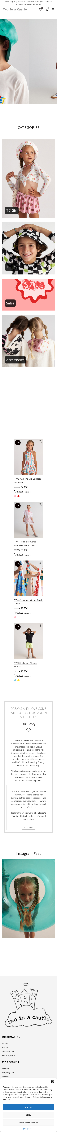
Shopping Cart (8, 1072)
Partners (6, 1047)
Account (5, 1068)
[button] (52, 1081)
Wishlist (42, 8)
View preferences (28, 1122)
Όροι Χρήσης (27, 1128)
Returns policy (8, 1055)
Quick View (40, 441)
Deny (28, 1114)
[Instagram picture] (8, 951)
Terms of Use (8, 1051)
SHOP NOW (28, 827)
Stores (5, 1043)
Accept (29, 1107)
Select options (24, 492)
